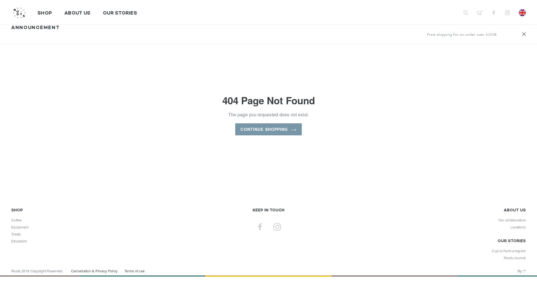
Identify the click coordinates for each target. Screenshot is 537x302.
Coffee (16, 220)
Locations (518, 227)
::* (524, 270)
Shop (44, 13)
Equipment (19, 227)
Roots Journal (515, 257)
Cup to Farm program (509, 250)
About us (77, 13)
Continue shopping (264, 129)
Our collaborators (512, 220)
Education (19, 241)
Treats (16, 234)
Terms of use (134, 270)
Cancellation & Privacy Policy (94, 270)
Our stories (120, 13)
